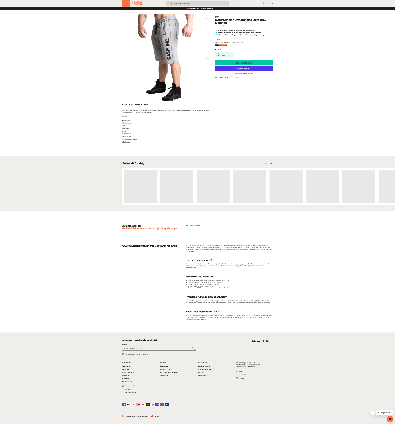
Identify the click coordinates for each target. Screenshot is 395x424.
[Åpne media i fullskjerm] (166, 58)
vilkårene (144, 354)
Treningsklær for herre (129, 139)
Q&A (146, 105)
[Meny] (126, 3)
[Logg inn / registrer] (263, 3)
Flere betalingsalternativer (244, 74)
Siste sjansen (126, 134)
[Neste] (207, 58)
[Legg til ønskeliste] (206, 18)
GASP (217, 17)
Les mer (124, 116)
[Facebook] (263, 341)
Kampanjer (125, 128)
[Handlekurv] (271, 3)
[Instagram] (267, 341)
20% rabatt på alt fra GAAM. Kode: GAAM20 (199, 8)
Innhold (138, 105)
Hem (123, 12)
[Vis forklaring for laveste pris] (232, 42)
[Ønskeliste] (267, 3)
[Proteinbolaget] (137, 3)
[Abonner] (193, 348)
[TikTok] (271, 341)
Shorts (124, 131)
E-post (124, 344)
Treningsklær (130, 12)
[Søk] (168, 3)
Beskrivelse (127, 105)
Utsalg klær (126, 142)
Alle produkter (127, 123)
